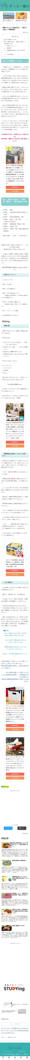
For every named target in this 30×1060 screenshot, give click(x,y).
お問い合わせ (22, 1051)
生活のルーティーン (11, 45)
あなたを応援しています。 (10, 39)
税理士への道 (5, 786)
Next (29, 18)
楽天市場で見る (15, 187)
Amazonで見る (15, 191)
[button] (21, 828)
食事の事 (8, 48)
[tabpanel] (9, 17)
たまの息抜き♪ (10, 54)
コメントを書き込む (15, 1024)
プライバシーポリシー (8, 1051)
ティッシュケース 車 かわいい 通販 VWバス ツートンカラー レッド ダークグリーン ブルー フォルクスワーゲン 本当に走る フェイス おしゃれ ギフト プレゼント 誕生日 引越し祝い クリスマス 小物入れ (15, 763)
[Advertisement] (15, 807)
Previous (1, 18)
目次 (13, 36)
